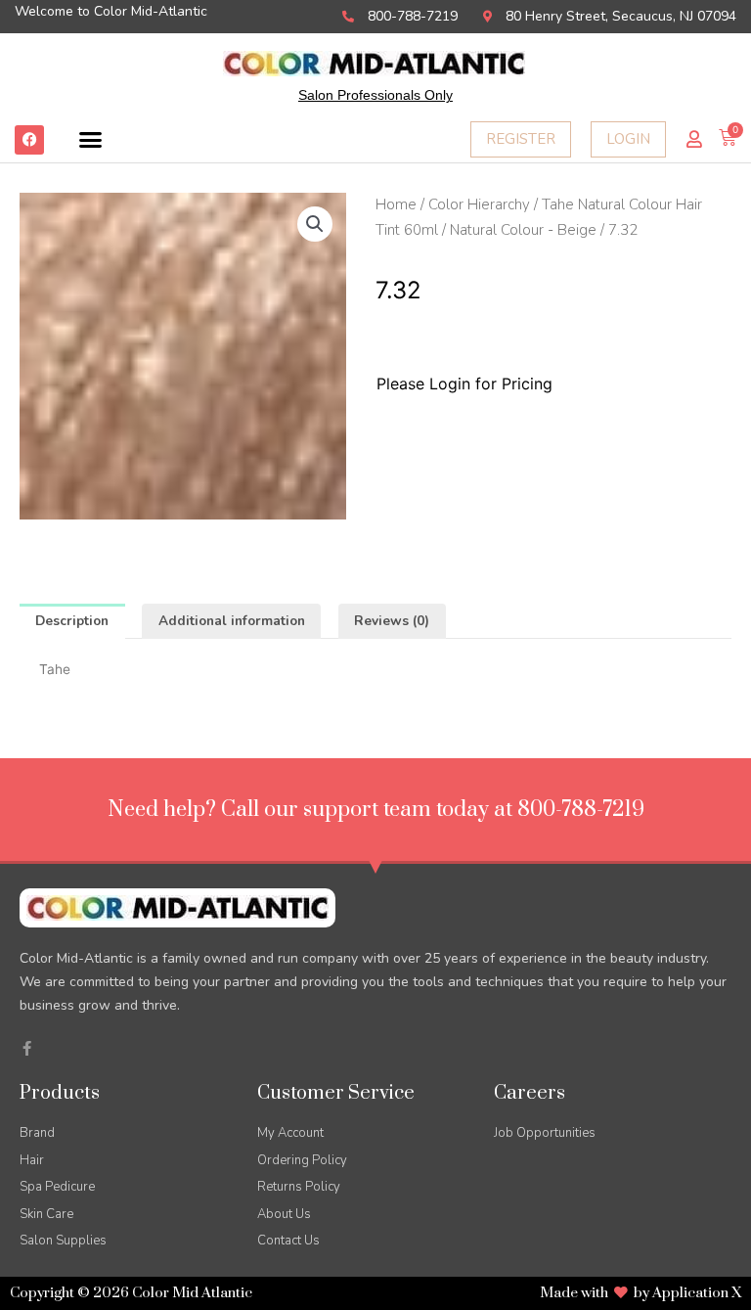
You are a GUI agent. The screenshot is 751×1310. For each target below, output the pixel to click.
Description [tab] (72, 620)
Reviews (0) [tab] (391, 620)
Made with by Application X (640, 1293)
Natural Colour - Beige (523, 230)
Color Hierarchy (479, 204)
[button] (91, 139)
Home (396, 204)
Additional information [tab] (231, 620)
